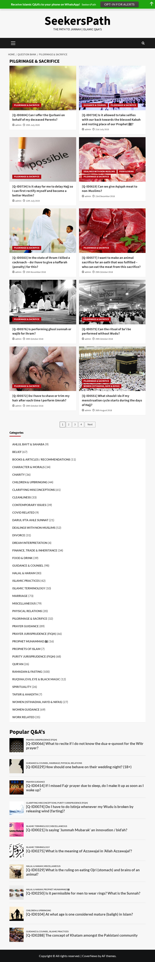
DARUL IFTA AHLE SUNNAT (30, 520)
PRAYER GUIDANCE (25, 626)
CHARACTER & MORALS (28, 467)
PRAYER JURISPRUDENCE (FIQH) (34, 633)
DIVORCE (18, 535)
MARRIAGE (20, 596)
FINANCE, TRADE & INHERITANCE (34, 550)
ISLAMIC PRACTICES (26, 580)
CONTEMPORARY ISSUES (29, 505)
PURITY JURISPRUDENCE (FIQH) (33, 656)
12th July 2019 (33, 201)
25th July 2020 (33, 125)
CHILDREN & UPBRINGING (29, 482)
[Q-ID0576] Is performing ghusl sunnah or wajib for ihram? (41, 331)
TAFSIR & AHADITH (25, 694)
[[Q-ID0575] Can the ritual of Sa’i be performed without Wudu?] (112, 302)
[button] (143, 43)
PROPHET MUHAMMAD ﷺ (30, 641)
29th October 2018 (104, 272)
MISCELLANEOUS (24, 603)
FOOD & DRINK (126, 171)
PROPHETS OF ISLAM (26, 649)
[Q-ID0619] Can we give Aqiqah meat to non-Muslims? (109, 188)
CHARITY (18, 474)
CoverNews (89, 956)
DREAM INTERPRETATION (29, 542)
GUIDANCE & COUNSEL (95, 105)
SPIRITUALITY (21, 686)
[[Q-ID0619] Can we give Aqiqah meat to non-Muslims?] (112, 159)
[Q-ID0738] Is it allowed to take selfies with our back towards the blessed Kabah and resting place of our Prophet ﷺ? (111, 120)
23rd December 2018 (105, 196)
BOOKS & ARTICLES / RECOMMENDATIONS (41, 459)
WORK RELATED (23, 717)
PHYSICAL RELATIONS (27, 611)
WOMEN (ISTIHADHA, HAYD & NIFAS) (102, 386)
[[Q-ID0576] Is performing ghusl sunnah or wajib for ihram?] (42, 302)
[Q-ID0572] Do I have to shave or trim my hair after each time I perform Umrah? (41, 398)
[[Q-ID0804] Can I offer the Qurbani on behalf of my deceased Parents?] (42, 88)
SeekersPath (77, 21)
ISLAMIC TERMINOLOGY (28, 588)
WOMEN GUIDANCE (26, 709)
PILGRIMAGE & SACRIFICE (27, 105)
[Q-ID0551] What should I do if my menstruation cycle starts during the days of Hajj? (112, 400)
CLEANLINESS (21, 497)
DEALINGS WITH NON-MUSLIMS (99, 171)
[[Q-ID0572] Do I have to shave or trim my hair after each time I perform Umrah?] (42, 368)
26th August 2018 (103, 410)
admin (18, 125)
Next (90, 424)
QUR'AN (17, 664)
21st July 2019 (102, 129)
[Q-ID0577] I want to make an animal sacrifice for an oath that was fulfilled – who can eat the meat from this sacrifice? (111, 262)
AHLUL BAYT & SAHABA (28, 444)
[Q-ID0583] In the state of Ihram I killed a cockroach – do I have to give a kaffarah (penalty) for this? (41, 262)
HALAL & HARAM (24, 573)
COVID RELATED (23, 512)
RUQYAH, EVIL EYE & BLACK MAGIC (36, 679)
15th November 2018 (36, 272)
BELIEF (17, 452)
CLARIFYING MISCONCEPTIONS (33, 489)
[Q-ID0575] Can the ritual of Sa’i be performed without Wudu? (106, 331)
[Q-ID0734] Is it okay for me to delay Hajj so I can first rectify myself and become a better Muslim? (42, 191)
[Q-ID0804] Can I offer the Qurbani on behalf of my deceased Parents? (38, 117)
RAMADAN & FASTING (27, 671)
